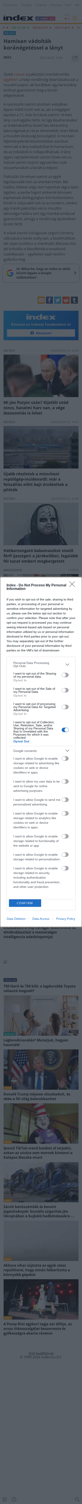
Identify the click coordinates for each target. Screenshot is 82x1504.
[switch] (65, 675)
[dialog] (41, 752)
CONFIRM (25, 903)
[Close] (73, 585)
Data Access (40, 918)
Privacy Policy (65, 918)
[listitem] (41, 664)
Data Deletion (16, 918)
